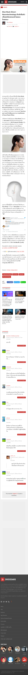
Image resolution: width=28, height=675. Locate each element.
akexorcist (10, 663)
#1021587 (8, 405)
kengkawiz (17, 652)
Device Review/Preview (6, 618)
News (5, 7)
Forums (2, 624)
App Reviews (4, 615)
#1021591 (8, 422)
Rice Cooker (24, 653)
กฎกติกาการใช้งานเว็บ (6, 627)
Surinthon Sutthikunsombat (12, 335)
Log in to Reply (21, 345)
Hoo (7, 402)
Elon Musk (15, 274)
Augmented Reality (7, 274)
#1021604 (8, 475)
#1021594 (12, 460)
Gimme (10, 652)
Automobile (3, 621)
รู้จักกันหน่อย (4, 630)
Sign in (22, 1)
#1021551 (8, 339)
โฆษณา (2, 636)
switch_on (12, 455)
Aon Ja (8, 472)
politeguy (10, 22)
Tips (2, 609)
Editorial (3, 612)
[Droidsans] (10, 1)
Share (10, 282)
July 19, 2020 (20, 251)
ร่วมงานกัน (3, 633)
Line (24, 282)
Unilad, (8, 270)
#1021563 (8, 389)
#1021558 (8, 353)
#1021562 (8, 370)
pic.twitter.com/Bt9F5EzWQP (9, 248)
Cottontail (8, 367)
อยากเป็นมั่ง (24, 664)
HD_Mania (17, 663)
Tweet (17, 282)
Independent (14, 270)
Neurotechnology (6, 276)
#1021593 (8, 442)
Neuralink (22, 274)
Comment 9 (16, 26)
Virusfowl (8, 439)
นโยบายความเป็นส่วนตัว (6, 639)
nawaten (8, 385)
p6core (8, 350)
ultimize (8, 418)
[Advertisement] (14, 43)
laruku (3, 663)
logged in (15, 493)
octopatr (3, 652)
